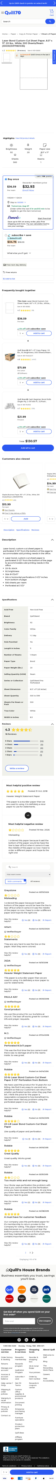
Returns (4, 1364)
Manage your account (6, 1369)
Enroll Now (28, 190)
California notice (43, 1466)
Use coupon (45, 1321)
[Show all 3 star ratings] (26, 748)
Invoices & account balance (5, 1376)
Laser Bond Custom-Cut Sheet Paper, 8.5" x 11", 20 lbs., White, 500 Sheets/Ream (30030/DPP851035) (34, 302)
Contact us (6, 1415)
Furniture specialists (19, 1419)
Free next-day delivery (16, 265)
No (36, 920)
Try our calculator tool (36, 224)
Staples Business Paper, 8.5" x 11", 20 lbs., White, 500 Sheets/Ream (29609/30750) (20, 496)
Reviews (35, 530)
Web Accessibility (48, 1380)
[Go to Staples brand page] (9, 1299)
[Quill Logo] (13, 12)
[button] (54, 3)
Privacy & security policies (5, 1409)
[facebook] (34, 1340)
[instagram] (19, 1340)
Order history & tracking (7, 1358)
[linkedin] (26, 1340)
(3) (42, 744)
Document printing (19, 1404)
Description (9, 530)
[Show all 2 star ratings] (26, 751)
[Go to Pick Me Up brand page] (34, 1290)
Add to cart (32, 1472)
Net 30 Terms (18, 1384)
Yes (25, 920)
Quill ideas (19, 1433)
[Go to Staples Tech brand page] (22, 1299)
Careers (46, 1374)
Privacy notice (26, 1466)
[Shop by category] (2, 12)
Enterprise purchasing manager (20, 1411)
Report (48, 920)
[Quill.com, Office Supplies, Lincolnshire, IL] (10, 1450)
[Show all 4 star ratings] (26, 744)
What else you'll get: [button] (17, 253)
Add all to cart (28, 448)
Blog (45, 1361)
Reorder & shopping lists (33, 1359)
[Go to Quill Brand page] (9, 1290)
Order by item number (34, 1378)
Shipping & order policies (5, 1391)
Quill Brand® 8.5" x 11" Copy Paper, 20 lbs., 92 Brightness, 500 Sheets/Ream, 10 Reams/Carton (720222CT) (34, 351)
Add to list (10, 279)
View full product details (25, 138)
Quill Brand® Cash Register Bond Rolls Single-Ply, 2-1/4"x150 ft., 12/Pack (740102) (34, 400)
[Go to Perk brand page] (46, 1290)
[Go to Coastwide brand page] (22, 1290)
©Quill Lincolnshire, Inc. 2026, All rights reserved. (20, 1458)
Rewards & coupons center (34, 1385)
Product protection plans (19, 1426)
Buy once (13, 179)
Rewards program (19, 1365)
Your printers (34, 1372)
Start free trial (44, 218)
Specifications (22, 530)
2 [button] (30, 1252)
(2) (41, 751)
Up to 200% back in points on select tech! (28, 3)
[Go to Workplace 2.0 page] (46, 1299)
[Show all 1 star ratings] (25, 755)
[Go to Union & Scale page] (34, 1299)
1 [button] (25, 1252)
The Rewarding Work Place (48, 1368)
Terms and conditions (25, 1328)
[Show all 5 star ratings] (25, 741)
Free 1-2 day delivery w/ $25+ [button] (15, 513)
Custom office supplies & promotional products (20, 1393)
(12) (41, 741)
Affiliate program (19, 1438)
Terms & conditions (9, 1466)
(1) (41, 755)
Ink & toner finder (34, 1367)
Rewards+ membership (20, 1358)
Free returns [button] (11, 272)
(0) (41, 748)
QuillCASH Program (19, 1371)
